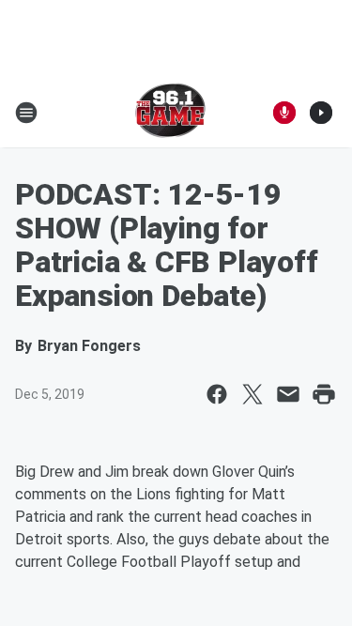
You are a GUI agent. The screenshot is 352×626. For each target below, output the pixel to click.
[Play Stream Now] (321, 112)
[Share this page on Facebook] (217, 394)
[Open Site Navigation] (26, 112)
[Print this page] (324, 394)
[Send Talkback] (284, 112)
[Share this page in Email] (288, 394)
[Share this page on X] (252, 394)
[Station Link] (170, 113)
